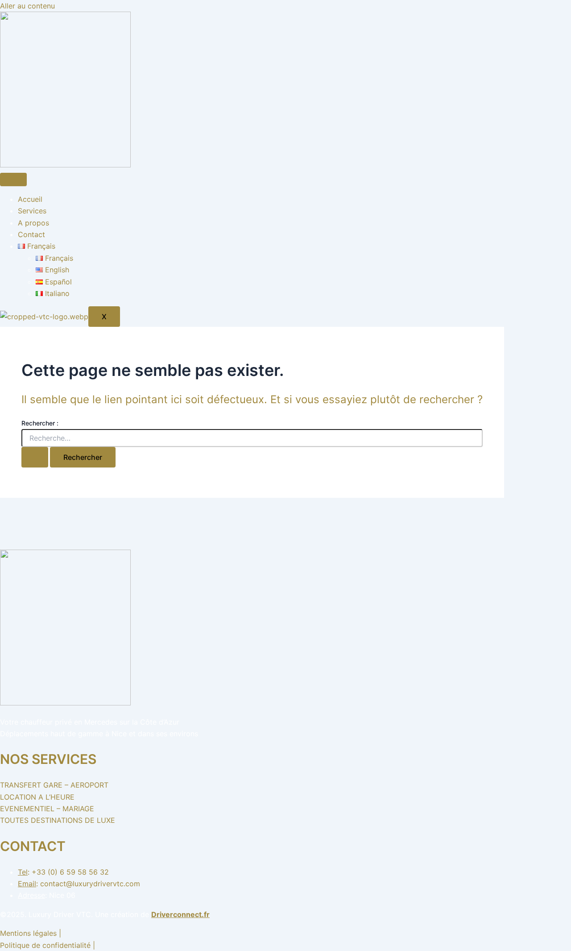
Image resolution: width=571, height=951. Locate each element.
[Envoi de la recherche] (34, 457)
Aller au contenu (27, 5)
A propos (33, 222)
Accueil (30, 199)
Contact (31, 234)
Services (32, 210)
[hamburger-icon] (13, 179)
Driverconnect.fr (180, 914)
